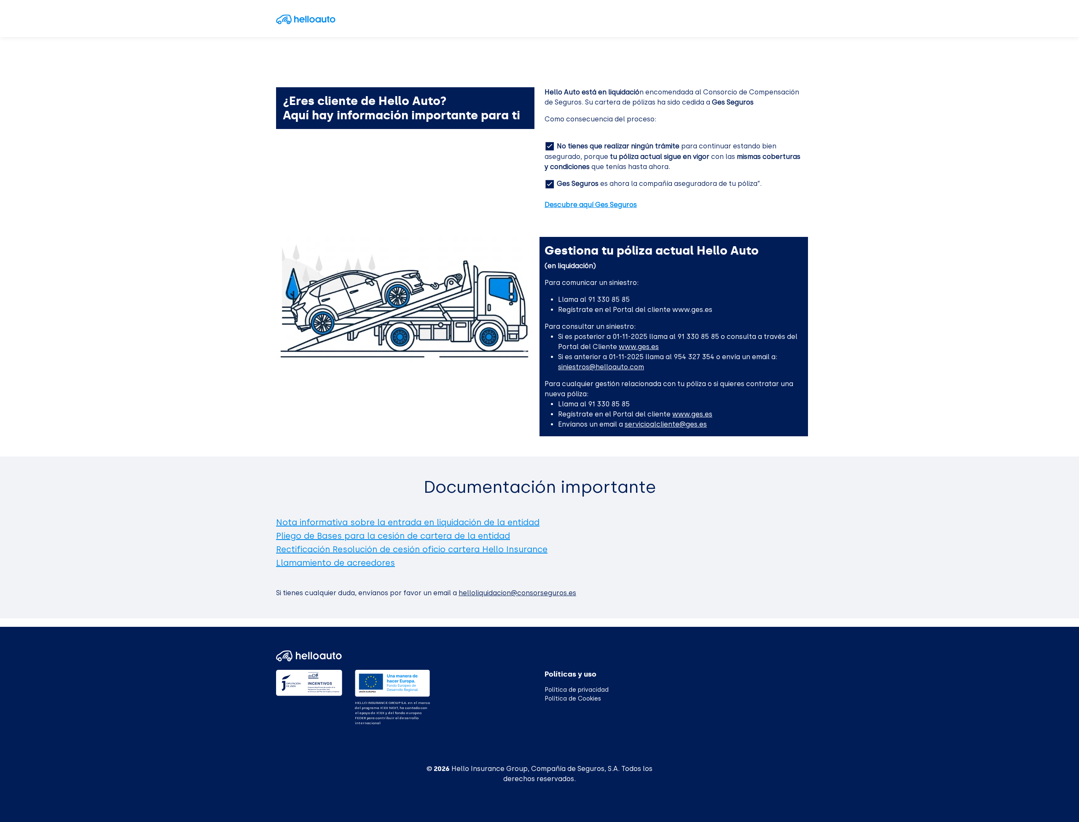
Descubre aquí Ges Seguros (591, 205)
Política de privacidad (577, 689)
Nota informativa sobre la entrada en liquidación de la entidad (408, 522)
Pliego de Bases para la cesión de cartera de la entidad (393, 536)
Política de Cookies (573, 698)
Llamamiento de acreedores (335, 563)
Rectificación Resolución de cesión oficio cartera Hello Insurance (412, 549)
